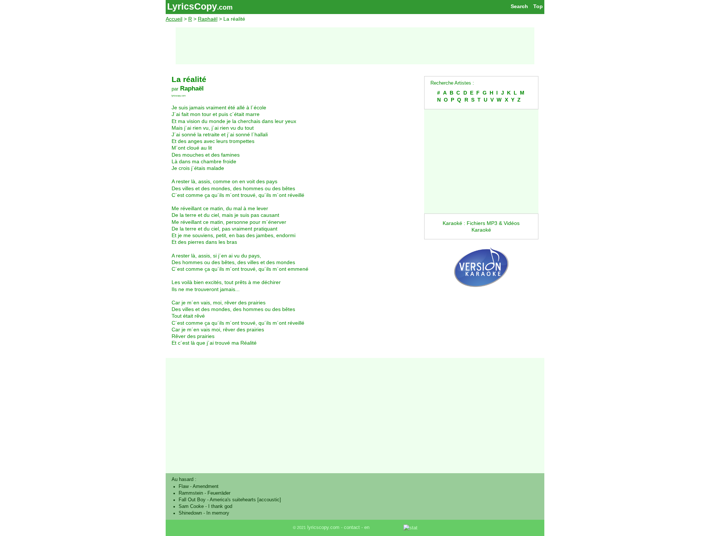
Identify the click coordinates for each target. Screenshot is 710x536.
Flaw (184, 486)
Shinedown (190, 513)
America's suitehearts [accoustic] (245, 499)
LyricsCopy (192, 6)
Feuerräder (218, 493)
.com (225, 7)
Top (538, 6)
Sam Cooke (191, 506)
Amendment (206, 486)
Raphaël (207, 19)
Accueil (174, 19)
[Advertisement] (355, 45)
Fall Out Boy (192, 499)
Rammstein (191, 493)
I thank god (220, 506)
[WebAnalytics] (387, 527)
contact (352, 527)
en (366, 527)
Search (519, 6)
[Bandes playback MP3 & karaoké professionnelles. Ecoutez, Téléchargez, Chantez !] (481, 295)
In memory (217, 513)
